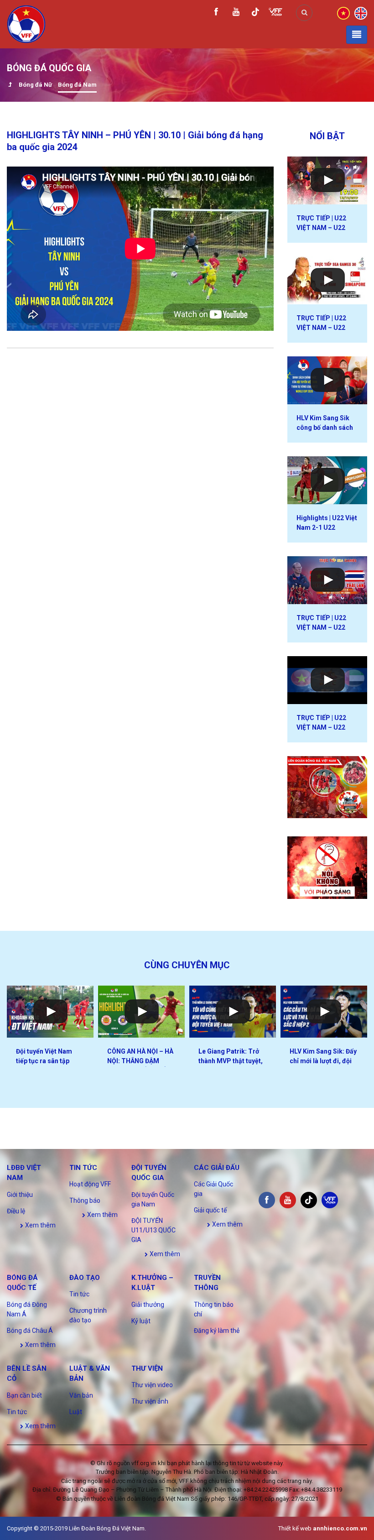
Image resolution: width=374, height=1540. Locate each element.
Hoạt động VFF (90, 1184)
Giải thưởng (147, 1304)
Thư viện (147, 1368)
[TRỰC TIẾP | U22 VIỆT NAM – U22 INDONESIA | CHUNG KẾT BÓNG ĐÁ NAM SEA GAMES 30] (327, 180)
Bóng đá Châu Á (30, 1330)
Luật (75, 1411)
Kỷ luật (141, 1321)
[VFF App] (275, 13)
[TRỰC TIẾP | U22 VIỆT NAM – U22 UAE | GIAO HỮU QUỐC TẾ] (327, 680)
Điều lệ (16, 1211)
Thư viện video (152, 1385)
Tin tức (83, 1168)
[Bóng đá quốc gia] (10, 85)
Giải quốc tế (210, 1210)
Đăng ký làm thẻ (216, 1330)
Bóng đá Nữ (35, 84)
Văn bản (81, 1395)
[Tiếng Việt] (343, 12)
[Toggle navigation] (356, 35)
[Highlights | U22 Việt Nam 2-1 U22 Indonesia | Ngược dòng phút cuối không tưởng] (327, 480)
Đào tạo (84, 1278)
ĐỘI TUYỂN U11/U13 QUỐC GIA (153, 1230)
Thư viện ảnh (149, 1401)
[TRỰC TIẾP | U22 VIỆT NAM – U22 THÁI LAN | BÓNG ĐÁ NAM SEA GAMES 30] (327, 580)
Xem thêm (40, 1225)
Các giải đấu (216, 1168)
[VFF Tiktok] (255, 13)
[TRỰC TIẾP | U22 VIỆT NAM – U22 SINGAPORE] (327, 280)
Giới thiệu (20, 1194)
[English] (360, 12)
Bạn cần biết (24, 1395)
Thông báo (84, 1200)
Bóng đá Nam (77, 84)
